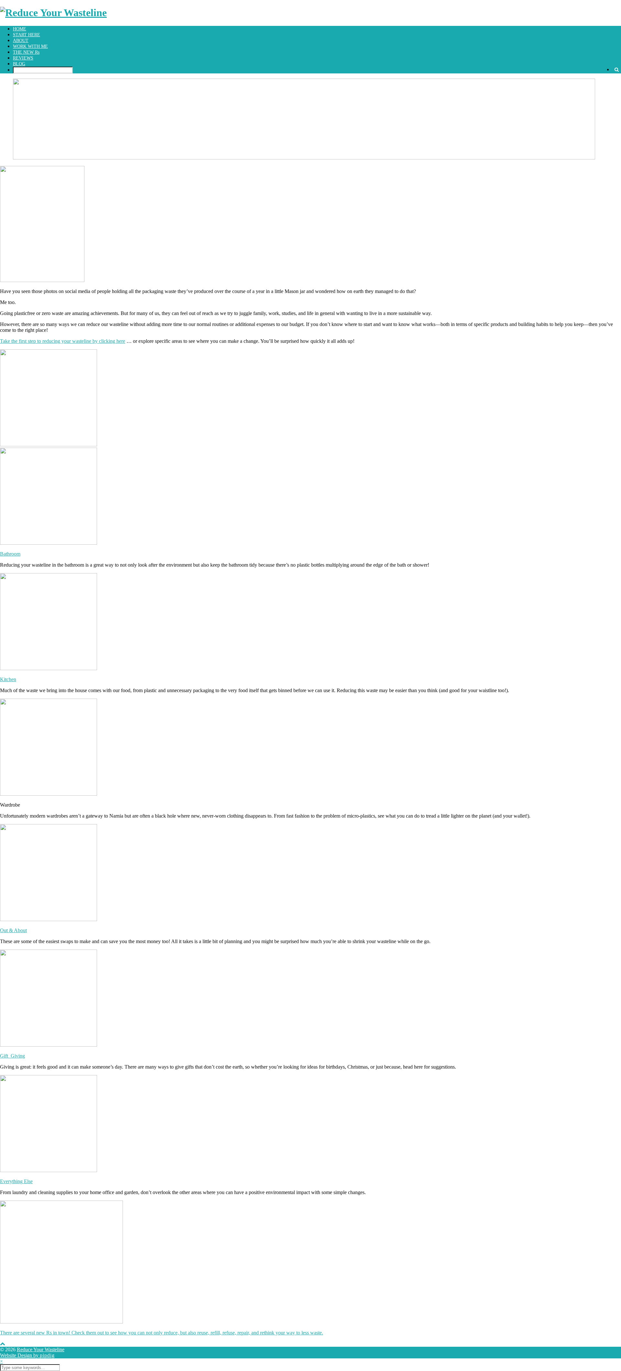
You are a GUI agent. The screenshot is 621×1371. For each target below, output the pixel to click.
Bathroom (10, 554)
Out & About (13, 930)
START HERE (26, 34)
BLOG (19, 63)
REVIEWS (23, 58)
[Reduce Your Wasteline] (53, 12)
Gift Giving (12, 1056)
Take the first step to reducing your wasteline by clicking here (62, 341)
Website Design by (27, 1355)
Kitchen (8, 679)
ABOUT (20, 40)
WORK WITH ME (30, 46)
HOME (19, 29)
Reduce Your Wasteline (40, 1349)
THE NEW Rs (26, 52)
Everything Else (16, 1181)
